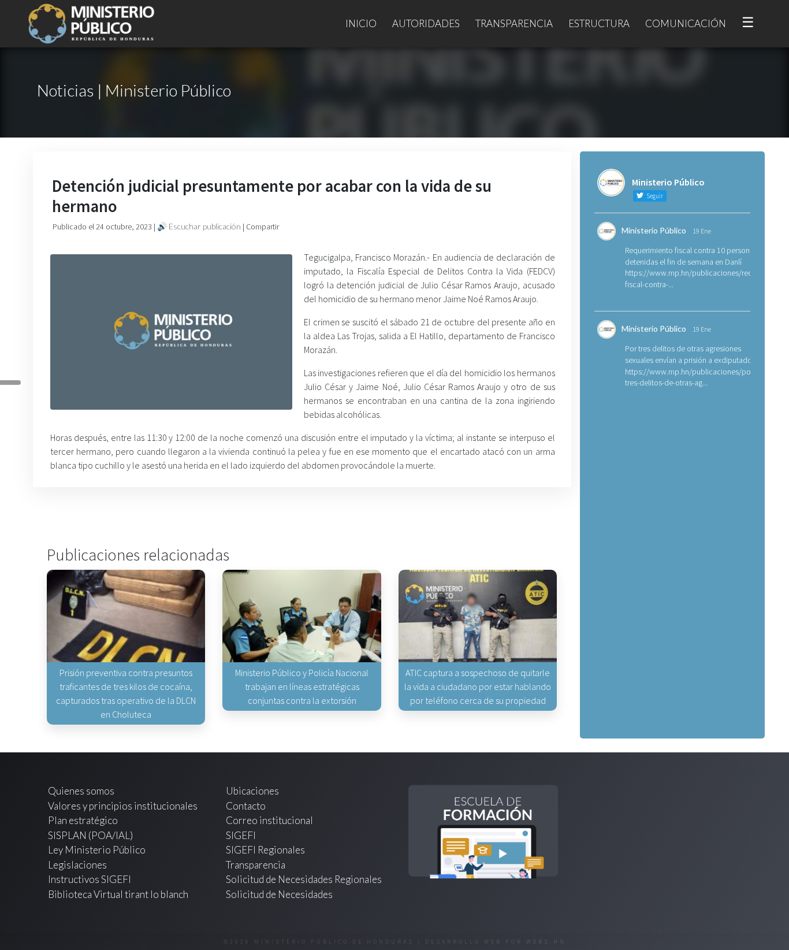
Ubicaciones (252, 791)
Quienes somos (81, 791)
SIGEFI (241, 835)
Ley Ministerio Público (97, 850)
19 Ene (702, 231)
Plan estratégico (84, 820)
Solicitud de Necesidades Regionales (304, 879)
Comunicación (685, 23)
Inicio (361, 23)
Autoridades (426, 23)
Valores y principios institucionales (123, 806)
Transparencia (514, 23)
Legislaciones (77, 865)
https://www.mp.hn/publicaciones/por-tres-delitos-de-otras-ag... (690, 377)
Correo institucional (269, 820)
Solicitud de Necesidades (279, 894)
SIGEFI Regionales (265, 850)
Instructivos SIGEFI (89, 879)
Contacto (246, 806)
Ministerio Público (653, 230)
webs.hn (546, 941)
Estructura (599, 23)
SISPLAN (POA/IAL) (90, 835)
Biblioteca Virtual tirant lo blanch (118, 894)
